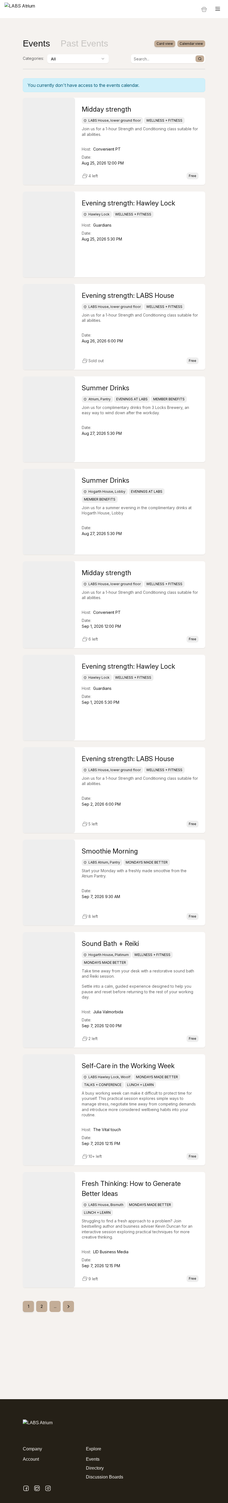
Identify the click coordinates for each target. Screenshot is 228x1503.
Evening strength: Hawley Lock (128, 203)
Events (93, 1459)
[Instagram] (48, 1488)
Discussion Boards (104, 1477)
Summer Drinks (105, 388)
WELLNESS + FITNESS (164, 120)
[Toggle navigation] (218, 9)
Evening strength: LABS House (128, 295)
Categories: (33, 58)
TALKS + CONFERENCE (103, 1085)
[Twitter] (37, 1488)
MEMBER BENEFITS (169, 399)
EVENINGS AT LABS (132, 399)
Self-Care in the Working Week (128, 1066)
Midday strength (106, 109)
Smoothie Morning (110, 851)
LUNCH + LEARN (140, 1085)
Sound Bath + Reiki (110, 944)
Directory (95, 1468)
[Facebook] (26, 1488)
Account (31, 1459)
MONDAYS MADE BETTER (147, 862)
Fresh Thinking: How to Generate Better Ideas (131, 1189)
